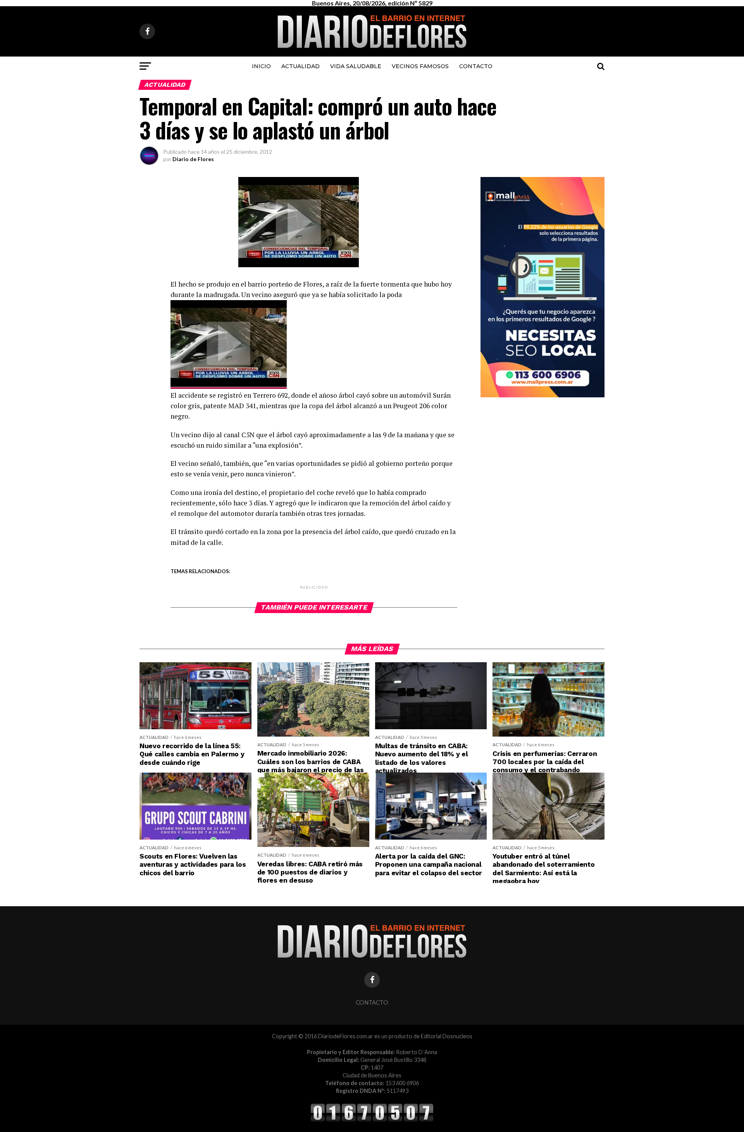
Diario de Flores (193, 159)
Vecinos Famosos (420, 66)
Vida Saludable (355, 66)
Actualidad (300, 66)
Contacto (476, 66)
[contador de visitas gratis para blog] (372, 1120)
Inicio (261, 66)
